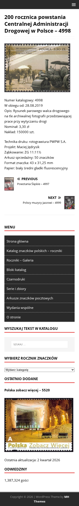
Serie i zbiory (16, 288)
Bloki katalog (16, 269)
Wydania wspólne (20, 307)
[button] (73, 4)
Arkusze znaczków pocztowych (30, 298)
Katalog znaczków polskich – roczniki (34, 250)
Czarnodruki (16, 279)
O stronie (14, 317)
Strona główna (17, 241)
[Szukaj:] (39, 344)
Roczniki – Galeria (20, 260)
